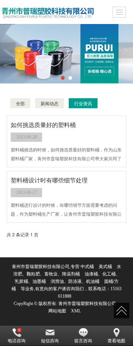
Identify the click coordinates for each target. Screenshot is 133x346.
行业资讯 (83, 103)
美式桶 (105, 266)
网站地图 (57, 311)
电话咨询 (16, 340)
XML (76, 311)
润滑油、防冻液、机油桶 (75, 281)
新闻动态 (49, 103)
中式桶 (87, 266)
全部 (20, 103)
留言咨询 (83, 340)
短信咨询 (50, 340)
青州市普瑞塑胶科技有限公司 (87, 303)
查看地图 (116, 340)
